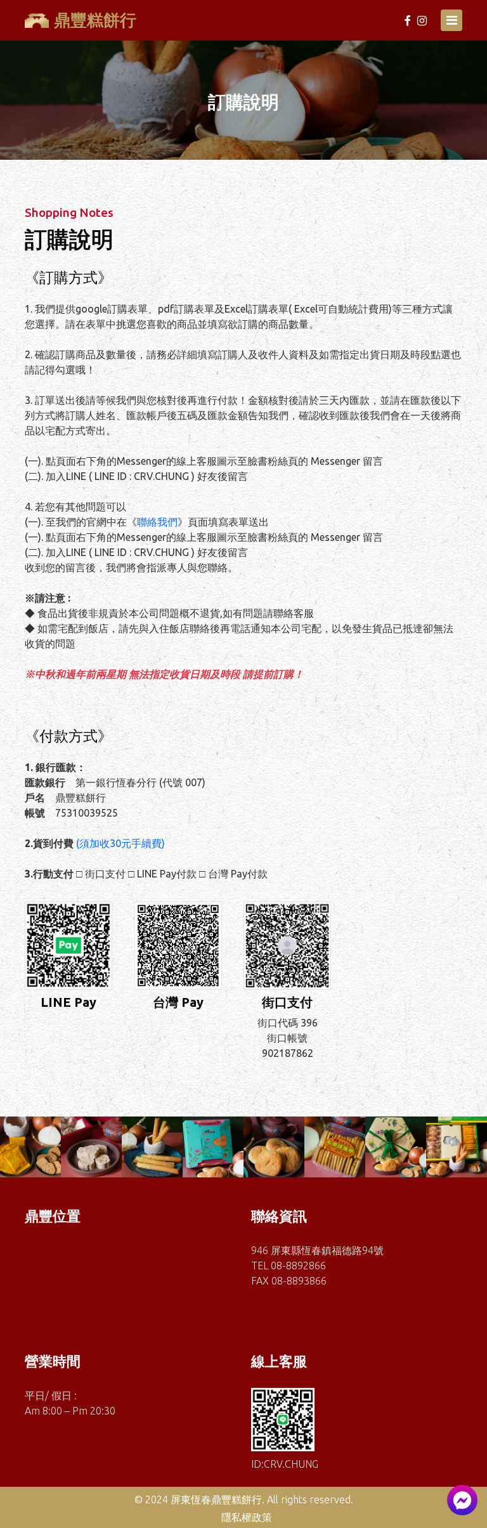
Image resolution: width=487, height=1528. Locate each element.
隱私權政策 (246, 1517)
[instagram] (422, 21)
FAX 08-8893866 (289, 1280)
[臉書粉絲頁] (409, 21)
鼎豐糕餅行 (95, 20)
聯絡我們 (157, 522)
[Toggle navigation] (451, 20)
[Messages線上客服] (462, 1500)
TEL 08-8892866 (288, 1265)
